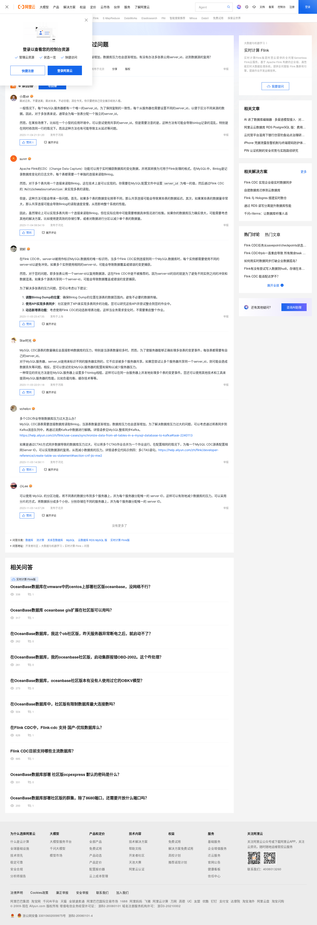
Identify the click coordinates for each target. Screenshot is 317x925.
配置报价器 (97, 869)
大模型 (44, 7)
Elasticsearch (149, 18)
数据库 (29, 540)
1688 (123, 901)
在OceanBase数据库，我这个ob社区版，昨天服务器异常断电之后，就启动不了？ (81, 633)
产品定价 (95, 862)
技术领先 (16, 855)
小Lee (24, 486)
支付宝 (224, 901)
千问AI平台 (50, 901)
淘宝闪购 (278, 901)
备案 (271, 7)
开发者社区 (31, 546)
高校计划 (174, 855)
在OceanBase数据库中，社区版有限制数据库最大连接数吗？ (63, 704)
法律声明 (16, 892)
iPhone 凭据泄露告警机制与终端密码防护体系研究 (278, 142)
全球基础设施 (19, 848)
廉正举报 (62, 892)
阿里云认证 (137, 869)
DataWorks (130, 18)
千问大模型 (58, 848)
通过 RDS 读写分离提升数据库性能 (267, 205)
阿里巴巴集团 (19, 901)
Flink (96, 18)
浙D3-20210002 (168, 906)
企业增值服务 (217, 848)
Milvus (193, 18)
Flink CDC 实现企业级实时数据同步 (268, 182)
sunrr (23, 159)
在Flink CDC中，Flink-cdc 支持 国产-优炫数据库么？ (57, 727)
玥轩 (23, 249)
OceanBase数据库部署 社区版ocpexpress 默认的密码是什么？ (65, 774)
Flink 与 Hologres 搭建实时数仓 (265, 198)
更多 (304, 171)
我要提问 (278, 86)
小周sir (24, 96)
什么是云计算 (19, 841)
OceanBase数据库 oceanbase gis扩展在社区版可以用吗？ (62, 610)
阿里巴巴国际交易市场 (102, 901)
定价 (93, 7)
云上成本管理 (98, 876)
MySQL (70, 540)
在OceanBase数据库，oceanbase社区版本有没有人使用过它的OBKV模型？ (77, 680)
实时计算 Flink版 (120, 540)
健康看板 (214, 869)
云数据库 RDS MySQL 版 (92, 540)
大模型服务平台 (61, 841)
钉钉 (214, 901)
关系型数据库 (55, 540)
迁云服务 (214, 855)
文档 (262, 7)
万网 (174, 901)
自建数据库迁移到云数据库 (262, 190)
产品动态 (95, 855)
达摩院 (235, 901)
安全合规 (16, 869)
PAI (163, 18)
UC (189, 901)
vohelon (25, 408)
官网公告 (214, 862)
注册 (292, 7)
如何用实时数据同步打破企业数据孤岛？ (271, 261)
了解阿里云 (142, 7)
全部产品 (95, 841)
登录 (307, 7)
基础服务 (214, 841)
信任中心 (214, 876)
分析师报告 (18, 876)
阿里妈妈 (136, 901)
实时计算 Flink (73, 546)
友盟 (197, 901)
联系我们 (102, 892)
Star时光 (26, 340)
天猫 (64, 901)
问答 (86, 546)
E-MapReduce (111, 18)
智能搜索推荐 (177, 18)
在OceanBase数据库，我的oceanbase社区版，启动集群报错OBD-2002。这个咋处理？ (86, 657)
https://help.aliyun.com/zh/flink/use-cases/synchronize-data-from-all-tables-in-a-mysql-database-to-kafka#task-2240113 (106, 435)
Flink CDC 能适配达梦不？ (262, 276)
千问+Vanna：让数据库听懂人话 (266, 213)
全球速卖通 (77, 901)
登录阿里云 (64, 70)
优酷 (205, 901)
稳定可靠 (16, 862)
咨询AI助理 (294, 307)
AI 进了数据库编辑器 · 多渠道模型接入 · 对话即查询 (278, 119)
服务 (127, 7)
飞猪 (147, 901)
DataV (205, 18)
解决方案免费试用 (180, 848)
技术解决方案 (138, 841)
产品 (56, 7)
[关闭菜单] (7, 7)
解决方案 (69, 7)
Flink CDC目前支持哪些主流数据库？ (42, 751)
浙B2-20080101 (109, 906)
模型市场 (56, 855)
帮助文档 (135, 848)
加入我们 (122, 892)
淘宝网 (36, 901)
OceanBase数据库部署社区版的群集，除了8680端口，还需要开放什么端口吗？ (79, 798)
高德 (182, 901)
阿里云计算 (160, 901)
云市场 (105, 7)
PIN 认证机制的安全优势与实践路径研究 (271, 150)
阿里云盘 (263, 901)
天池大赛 (135, 862)
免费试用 (218, 18)
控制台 (282, 7)
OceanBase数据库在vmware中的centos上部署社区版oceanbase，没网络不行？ (81, 586)
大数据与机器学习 (51, 546)
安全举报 (82, 892)
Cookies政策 (39, 892)
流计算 (40, 540)
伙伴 (117, 7)
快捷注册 (28, 71)
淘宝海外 (248, 901)
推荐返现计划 (177, 862)
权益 (83, 7)
